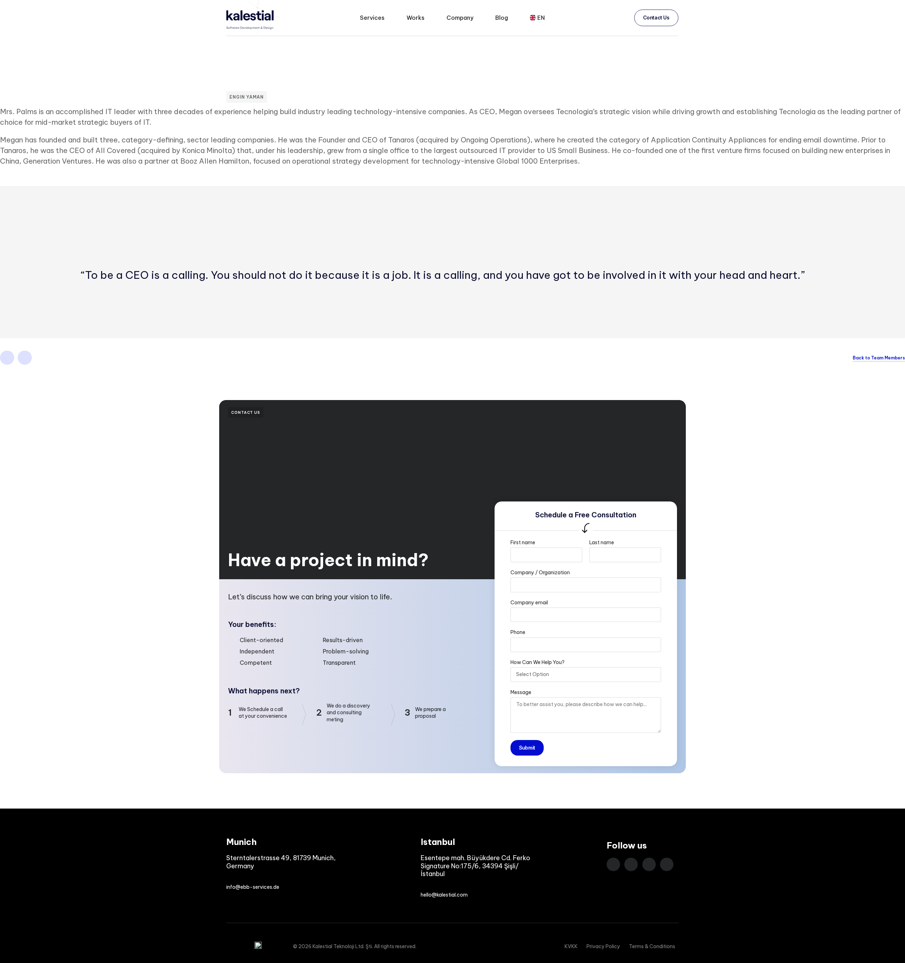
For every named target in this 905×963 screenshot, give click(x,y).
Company (459, 17)
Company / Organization (540, 572)
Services (372, 17)
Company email (529, 602)
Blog (501, 17)
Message (520, 692)
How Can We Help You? (537, 662)
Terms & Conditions (652, 946)
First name (522, 542)
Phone (517, 632)
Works (416, 17)
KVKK (571, 946)
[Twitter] (25, 358)
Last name (601, 542)
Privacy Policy (603, 946)
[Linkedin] (7, 358)
